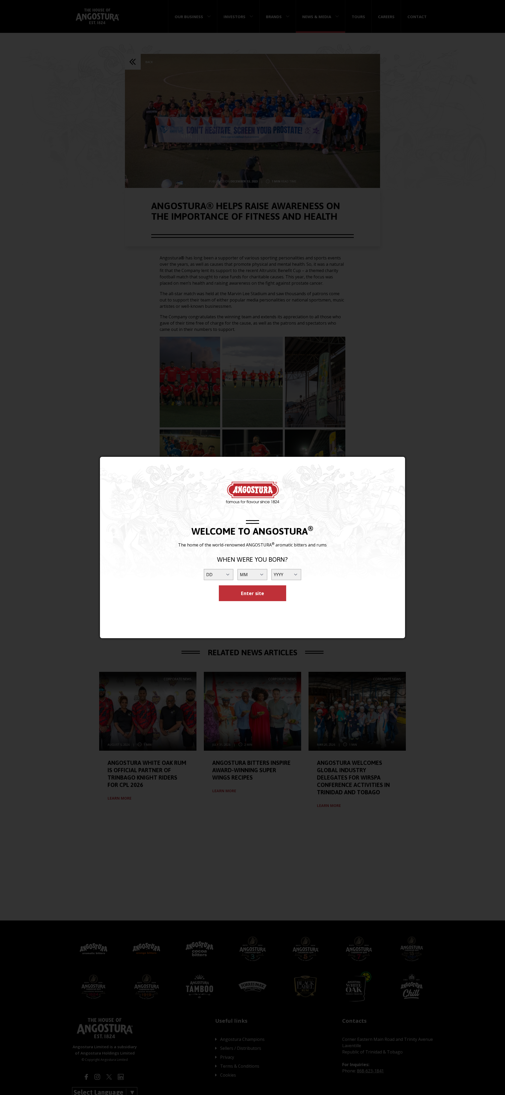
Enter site (252, 593)
